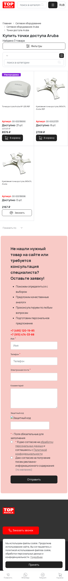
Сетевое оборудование (28, 23)
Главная (7, 23)
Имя (12, 338)
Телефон (15, 354)
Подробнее (36, 557)
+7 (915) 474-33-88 (22, 334)
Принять (34, 565)
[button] (52, 5)
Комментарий (17, 385)
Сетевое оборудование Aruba (23, 26)
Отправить (34, 479)
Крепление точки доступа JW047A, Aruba (17, 182)
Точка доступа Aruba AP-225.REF (16, 106)
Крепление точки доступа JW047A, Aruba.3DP (51, 107)
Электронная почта (20, 370)
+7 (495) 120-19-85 (22, 330)
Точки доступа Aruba (18, 30)
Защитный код (17, 413)
